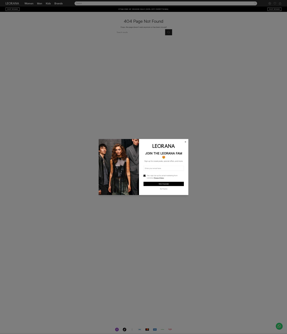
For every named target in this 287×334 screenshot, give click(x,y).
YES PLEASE (164, 184)
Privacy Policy (159, 178)
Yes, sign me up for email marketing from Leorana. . (162, 176)
